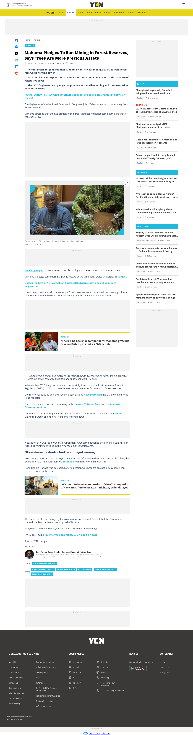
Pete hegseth (84, 569)
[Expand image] (126, 183)
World (80, 12)
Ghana (61, 12)
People (107, 12)
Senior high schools (105, 569)
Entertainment (94, 12)
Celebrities (141, 116)
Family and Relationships (146, 240)
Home (50, 12)
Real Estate (119, 12)
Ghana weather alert (43, 569)
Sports (131, 12)
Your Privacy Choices (99, 733)
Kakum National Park (87, 404)
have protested (93, 394)
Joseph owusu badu (42, 574)
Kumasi (121, 276)
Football (140, 98)
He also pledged (34, 270)
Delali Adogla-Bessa (56, 63)
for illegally (70, 461)
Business (142, 12)
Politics (70, 12)
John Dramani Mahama (44, 563)
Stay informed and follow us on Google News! (70, 534)
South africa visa (66, 569)
